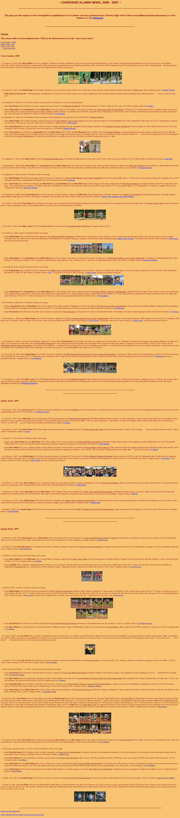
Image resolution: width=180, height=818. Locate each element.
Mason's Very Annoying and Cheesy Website (118, 197)
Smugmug (159, 356)
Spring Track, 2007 (8, 46)
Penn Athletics (52, 662)
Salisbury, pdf (64, 754)
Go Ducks (71, 180)
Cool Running (119, 308)
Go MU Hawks (102, 540)
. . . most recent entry (8, 48)
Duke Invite (119, 595)
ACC (50, 272)
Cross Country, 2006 (8, 42)
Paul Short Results (30, 188)
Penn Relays (162, 707)
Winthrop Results (69, 128)
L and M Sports (135, 567)
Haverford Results (145, 168)
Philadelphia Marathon (29, 383)
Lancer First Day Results (165, 778)
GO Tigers (175, 312)
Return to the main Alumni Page (10, 811)
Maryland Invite (26, 549)
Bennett (134, 494)
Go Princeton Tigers (42, 412)
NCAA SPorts (94, 320)
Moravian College (49, 692)
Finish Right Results (150, 260)
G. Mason (154, 449)
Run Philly (169, 159)
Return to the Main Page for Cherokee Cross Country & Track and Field (22, 814)
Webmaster (98, 18)
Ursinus (27, 431)
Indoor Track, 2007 (8, 44)
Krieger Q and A (169, 90)
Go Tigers (149, 106)
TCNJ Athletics (103, 296)
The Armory (166, 458)
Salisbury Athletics (94, 686)
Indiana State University (125, 239)
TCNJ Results (60, 114)
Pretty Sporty (173, 239)
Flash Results (81, 485)
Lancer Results (13, 511)
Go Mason (66, 423)
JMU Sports (72, 123)
